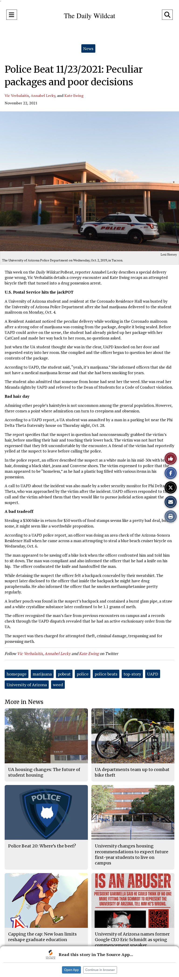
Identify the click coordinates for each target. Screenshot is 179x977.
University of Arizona (27, 684)
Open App (71, 970)
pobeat (64, 674)
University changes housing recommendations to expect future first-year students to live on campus (131, 854)
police (83, 674)
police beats (106, 674)
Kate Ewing (73, 95)
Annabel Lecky (43, 95)
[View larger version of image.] (89, 181)
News (88, 48)
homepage (17, 674)
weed (58, 684)
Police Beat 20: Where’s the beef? (42, 846)
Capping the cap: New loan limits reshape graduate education (42, 936)
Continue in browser (100, 970)
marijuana (42, 674)
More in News (24, 702)
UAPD (152, 674)
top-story (132, 674)
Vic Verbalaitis (17, 95)
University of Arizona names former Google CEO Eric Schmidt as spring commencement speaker (132, 939)
